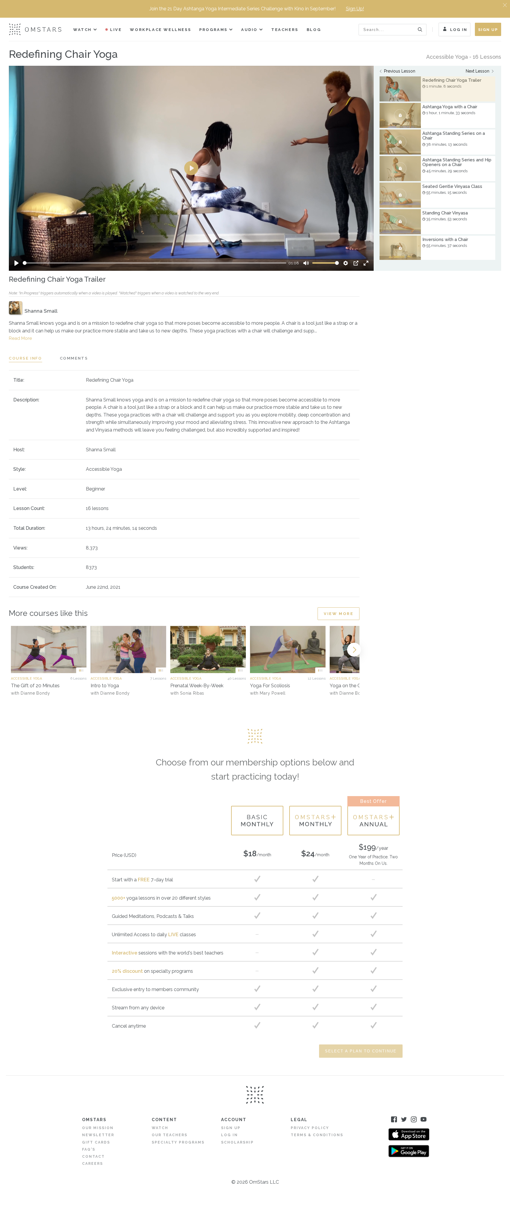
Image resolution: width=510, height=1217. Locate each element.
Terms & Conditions (317, 1135)
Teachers (284, 29)
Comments (74, 358)
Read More (20, 338)
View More (338, 613)
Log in (229, 1135)
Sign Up (488, 29)
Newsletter (98, 1135)
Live (116, 29)
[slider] (154, 263)
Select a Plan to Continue (361, 1051)
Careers (92, 1164)
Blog (314, 29)
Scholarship (237, 1142)
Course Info (25, 358)
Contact (93, 1156)
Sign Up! (355, 9)
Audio (249, 29)
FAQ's (88, 1149)
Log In (458, 29)
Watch (82, 29)
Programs (213, 29)
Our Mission (98, 1128)
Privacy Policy (310, 1128)
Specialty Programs (178, 1142)
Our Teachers (169, 1135)
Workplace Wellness (160, 29)
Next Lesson (477, 71)
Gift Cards (96, 1142)
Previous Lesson (399, 71)
